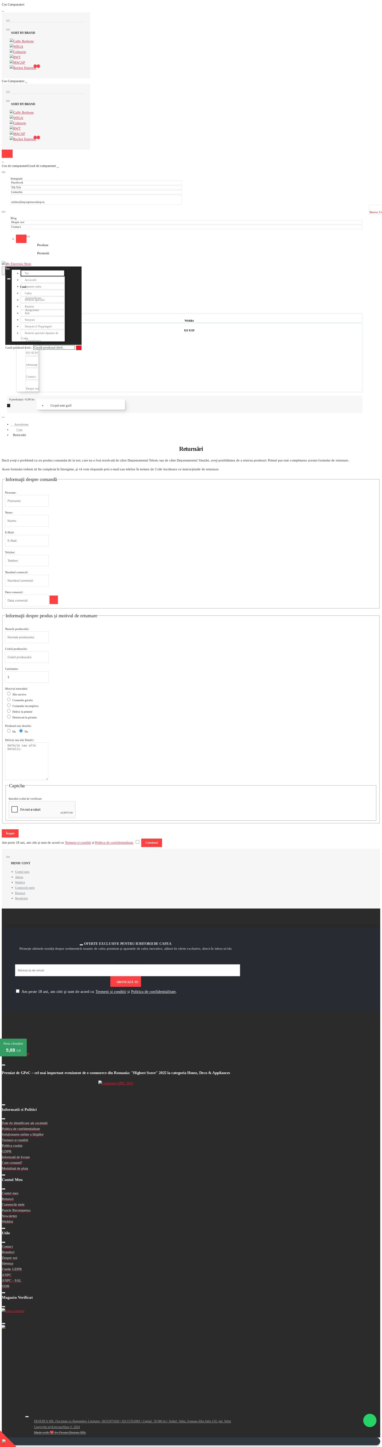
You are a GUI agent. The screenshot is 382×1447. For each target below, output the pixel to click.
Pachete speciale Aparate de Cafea (39, 335)
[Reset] (7, 154)
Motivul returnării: (16, 688)
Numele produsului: (17, 629)
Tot (27, 273)
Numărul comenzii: (17, 572)
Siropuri (30, 319)
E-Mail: (10, 532)
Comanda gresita (22, 700)
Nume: (9, 512)
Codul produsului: (16, 648)
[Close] (3, 10)
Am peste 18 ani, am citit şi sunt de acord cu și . (99, 991)
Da (14, 731)
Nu (26, 731)
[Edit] (8, 20)
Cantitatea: (12, 668)
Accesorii (30, 280)
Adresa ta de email (126, 961)
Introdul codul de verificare (25, 798)
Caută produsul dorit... (18, 347)
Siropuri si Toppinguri (38, 326)
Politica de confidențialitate (114, 842)
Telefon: (10, 552)
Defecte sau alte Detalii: (19, 740)
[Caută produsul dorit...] (3, 270)
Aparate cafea (33, 286)
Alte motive (19, 694)
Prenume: (11, 492)
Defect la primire (22, 711)
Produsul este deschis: (18, 725)
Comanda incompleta (25, 706)
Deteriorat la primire (24, 717)
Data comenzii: (14, 592)
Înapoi (10, 833)
